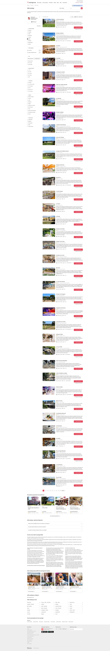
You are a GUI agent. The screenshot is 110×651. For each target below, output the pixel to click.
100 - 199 (29, 71)
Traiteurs (29, 37)
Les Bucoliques (59, 425)
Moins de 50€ (30, 61)
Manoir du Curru (59, 400)
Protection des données (30, 632)
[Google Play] (51, 632)
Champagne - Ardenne (44, 610)
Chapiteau (29, 101)
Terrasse (29, 98)
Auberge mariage (35, 621)
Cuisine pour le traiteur (31, 105)
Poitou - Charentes (58, 608)
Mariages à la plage (64, 621)
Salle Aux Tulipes (59, 387)
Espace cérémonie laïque (32, 110)
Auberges (29, 32)
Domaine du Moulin (59, 33)
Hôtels (29, 33)
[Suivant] (83, 506)
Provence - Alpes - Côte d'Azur (46, 602)
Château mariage (58, 621)
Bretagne (57, 604)
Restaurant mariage (46, 621)
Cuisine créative (30, 126)
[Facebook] (56, 629)
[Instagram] (62, 629)
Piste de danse (30, 107)
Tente (29, 108)
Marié (58, 2)
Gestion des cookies (30, 633)
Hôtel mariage (41, 621)
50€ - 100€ (30, 62)
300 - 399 (29, 75)
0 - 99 (29, 70)
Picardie (71, 606)
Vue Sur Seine (58, 477)
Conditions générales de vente (31, 631)
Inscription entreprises (30, 638)
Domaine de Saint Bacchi (46, 586)
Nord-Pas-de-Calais (58, 606)
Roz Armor (58, 267)
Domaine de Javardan (60, 228)
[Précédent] (27, 506)
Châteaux (29, 40)
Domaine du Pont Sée (60, 241)
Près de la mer (30, 89)
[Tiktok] (66, 629)
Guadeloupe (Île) (72, 612)
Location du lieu (37, 58)
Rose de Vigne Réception (61, 450)
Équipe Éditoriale (29, 641)
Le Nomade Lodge (31, 586)
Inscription (81, 2)
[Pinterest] (60, 629)
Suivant (63, 490)
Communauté (65, 2)
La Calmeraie (58, 98)
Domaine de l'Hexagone (60, 294)
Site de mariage (29, 643)
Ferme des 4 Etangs (60, 137)
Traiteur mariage (53, 621)
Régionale (29, 121)
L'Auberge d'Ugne (59, 334)
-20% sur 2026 (44, 507)
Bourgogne (57, 610)
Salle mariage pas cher (30, 597)
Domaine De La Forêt (60, 255)
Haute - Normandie (44, 606)
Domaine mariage (29, 621)
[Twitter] (58, 629)
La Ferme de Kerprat (60, 19)
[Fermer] (39, 17)
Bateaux (29, 44)
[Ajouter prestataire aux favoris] (54, 20)
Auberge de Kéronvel (60, 164)
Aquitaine (42, 604)
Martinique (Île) (58, 612)
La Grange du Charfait (60, 72)
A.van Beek (58, 58)
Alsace (28, 608)
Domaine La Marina (59, 112)
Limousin (28, 612)
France (73, 629)
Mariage (28, 5)
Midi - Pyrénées (29, 606)
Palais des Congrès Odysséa (61, 84)
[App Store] (44, 632)
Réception (32, 5)
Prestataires (51, 2)
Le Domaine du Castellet (74, 586)
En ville (29, 87)
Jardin (29, 100)
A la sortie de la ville (31, 84)
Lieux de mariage (45, 2)
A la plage (29, 82)
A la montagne (30, 91)
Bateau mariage (71, 621)
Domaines (29, 30)
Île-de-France (29, 602)
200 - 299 (29, 73)
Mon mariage (39, 2)
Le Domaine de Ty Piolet (60, 321)
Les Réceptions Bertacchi (61, 413)
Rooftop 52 (58, 177)
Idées (60, 2)
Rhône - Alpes (58, 602)
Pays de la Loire (72, 602)
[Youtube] (64, 629)
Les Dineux (58, 438)
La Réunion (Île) (43, 612)
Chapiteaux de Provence (61, 307)
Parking (29, 103)
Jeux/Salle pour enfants (31, 112)
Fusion (29, 124)
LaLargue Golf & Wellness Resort (62, 151)
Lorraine (71, 608)
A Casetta (58, 45)
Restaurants (30, 35)
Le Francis (58, 203)
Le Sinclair (58, 216)
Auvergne (28, 610)
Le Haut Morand (59, 464)
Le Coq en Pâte (59, 346)
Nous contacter (78, 27)
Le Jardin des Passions (60, 281)
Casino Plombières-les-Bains (61, 373)
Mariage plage (30, 42)
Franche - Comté (72, 610)
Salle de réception (31, 96)
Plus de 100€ (30, 64)
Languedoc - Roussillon (30, 604)
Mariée (55, 2)
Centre (71, 604)
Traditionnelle (30, 119)
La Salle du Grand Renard (61, 124)
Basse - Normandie (44, 608)
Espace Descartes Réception (61, 360)
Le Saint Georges (59, 191)
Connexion (77, 2)
